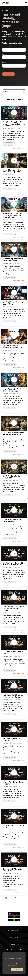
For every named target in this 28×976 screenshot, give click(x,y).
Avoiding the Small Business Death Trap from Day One (13, 696)
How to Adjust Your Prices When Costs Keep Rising (12, 171)
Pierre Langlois (6, 128)
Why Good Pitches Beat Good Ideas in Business (13, 303)
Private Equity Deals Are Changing (11, 739)
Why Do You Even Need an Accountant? (12, 477)
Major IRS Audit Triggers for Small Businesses (12, 870)
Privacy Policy (12, 965)
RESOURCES (13, 944)
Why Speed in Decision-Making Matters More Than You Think (13, 564)
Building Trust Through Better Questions (13, 783)
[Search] (24, 91)
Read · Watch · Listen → (19, 148)
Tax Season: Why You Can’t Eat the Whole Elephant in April (14, 433)
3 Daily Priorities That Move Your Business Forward (12, 520)
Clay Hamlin (6, 219)
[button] (26, 2)
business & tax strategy (10, 142)
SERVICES (13, 937)
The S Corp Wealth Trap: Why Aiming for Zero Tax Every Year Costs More (14, 124)
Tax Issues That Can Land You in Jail (13, 826)
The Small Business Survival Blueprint (13, 652)
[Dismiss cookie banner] (22, 955)
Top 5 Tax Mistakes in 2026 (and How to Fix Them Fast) (12, 346)
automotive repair (8, 145)
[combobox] (13, 91)
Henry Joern (6, 174)
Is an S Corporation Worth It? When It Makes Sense (13, 390)
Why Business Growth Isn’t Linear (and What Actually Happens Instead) (12, 215)
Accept (17, 969)
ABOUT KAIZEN (13, 931)
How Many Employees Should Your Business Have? (13, 259)
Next (19, 898)
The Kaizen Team (7, 263)
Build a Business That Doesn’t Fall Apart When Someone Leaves (13, 608)
